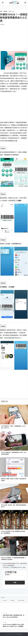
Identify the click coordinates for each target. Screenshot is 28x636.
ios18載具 (12, 600)
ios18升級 (4, 600)
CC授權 (10, 567)
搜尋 (25, 2)
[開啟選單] (2, 2)
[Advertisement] (14, 36)
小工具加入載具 (20, 600)
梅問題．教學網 (14, 3)
